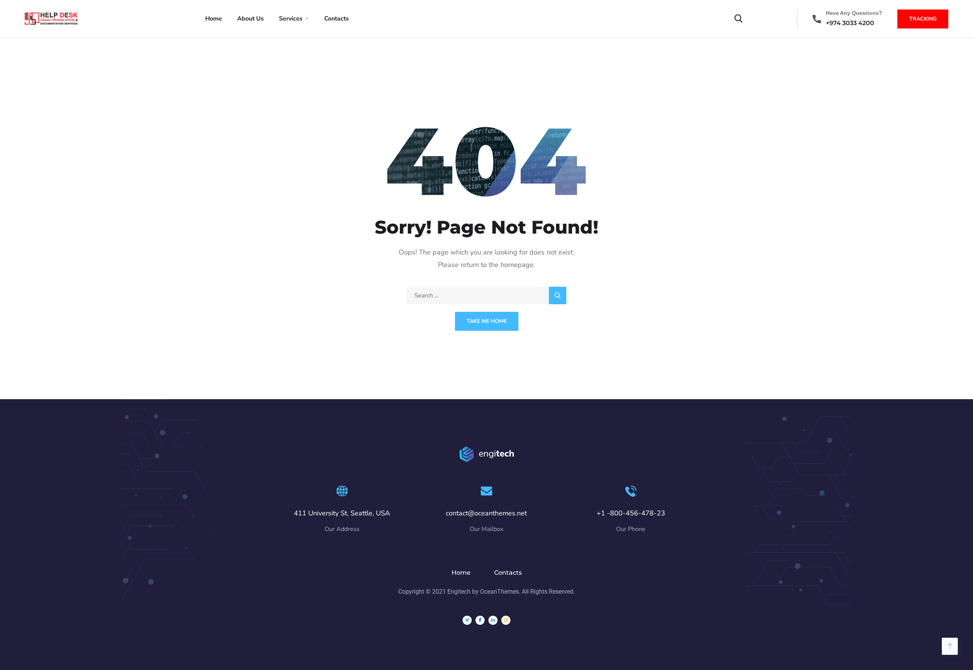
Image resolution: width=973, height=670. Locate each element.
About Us (250, 18)
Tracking (923, 18)
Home (213, 18)
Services (291, 18)
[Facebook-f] (480, 620)
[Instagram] (505, 620)
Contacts (336, 18)
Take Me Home (487, 321)
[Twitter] (467, 620)
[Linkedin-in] (493, 620)
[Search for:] (486, 295)
